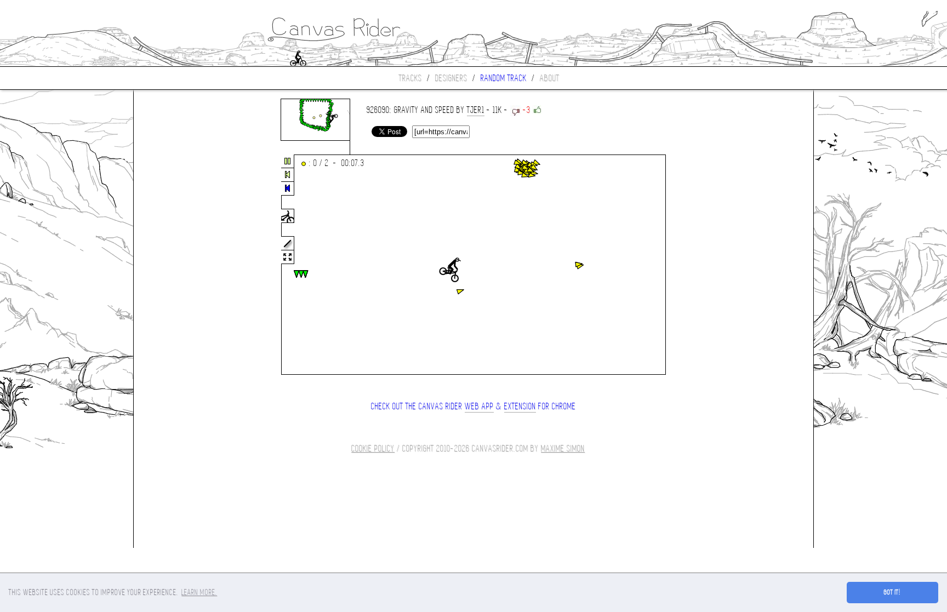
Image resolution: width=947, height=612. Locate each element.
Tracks (410, 78)
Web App (479, 406)
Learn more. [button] (199, 592)
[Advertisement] (180, 265)
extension (520, 406)
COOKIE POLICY (373, 448)
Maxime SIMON (563, 448)
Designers (451, 78)
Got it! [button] (892, 592)
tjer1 (475, 110)
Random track (504, 78)
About (550, 78)
